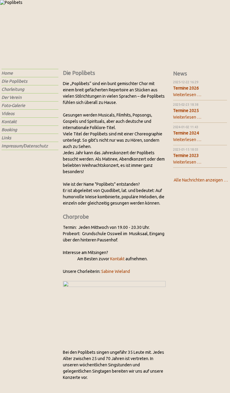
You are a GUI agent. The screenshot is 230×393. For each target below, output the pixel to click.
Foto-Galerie (13, 105)
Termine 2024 (186, 133)
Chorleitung (12, 89)
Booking (9, 129)
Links (6, 137)
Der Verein (11, 97)
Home (7, 73)
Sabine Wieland (115, 271)
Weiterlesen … (187, 94)
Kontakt (117, 258)
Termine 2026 (186, 88)
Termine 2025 (186, 110)
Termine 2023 (186, 155)
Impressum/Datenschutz (24, 145)
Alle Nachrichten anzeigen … (201, 180)
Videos (7, 113)
